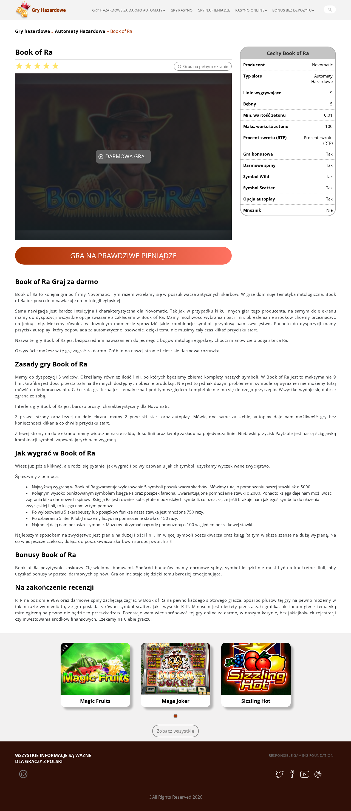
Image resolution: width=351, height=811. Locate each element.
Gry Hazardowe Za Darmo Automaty (127, 10)
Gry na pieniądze (214, 10)
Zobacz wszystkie (175, 731)
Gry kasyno (182, 10)
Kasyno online (249, 10)
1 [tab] (175, 716)
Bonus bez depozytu (292, 10)
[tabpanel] (95, 675)
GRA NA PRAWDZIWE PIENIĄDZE (123, 255)
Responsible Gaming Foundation (301, 755)
